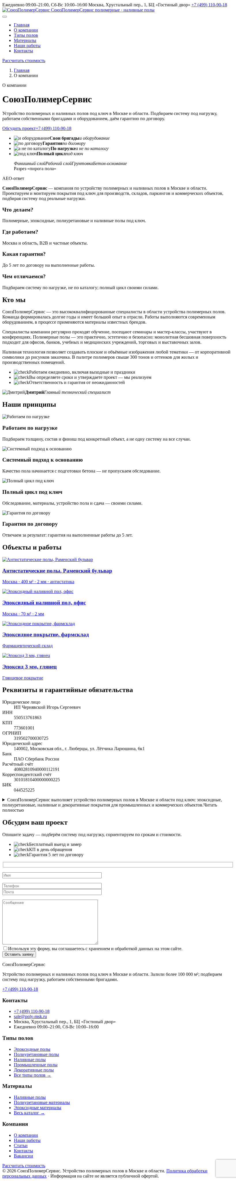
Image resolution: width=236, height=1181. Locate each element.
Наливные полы (30, 1059)
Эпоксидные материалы (37, 1107)
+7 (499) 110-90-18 (209, 4)
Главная (21, 24)
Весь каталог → (29, 1112)
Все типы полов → (32, 1075)
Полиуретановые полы (36, 1054)
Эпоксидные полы (32, 1049)
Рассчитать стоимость (23, 60)
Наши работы (27, 45)
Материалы (25, 40)
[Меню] (4, 17)
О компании (26, 30)
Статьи (21, 1145)
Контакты (23, 50)
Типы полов (26, 35)
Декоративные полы (34, 1069)
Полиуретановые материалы (42, 1102)
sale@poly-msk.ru (30, 1016)
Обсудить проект (19, 128)
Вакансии (23, 1155)
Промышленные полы (36, 1064)
